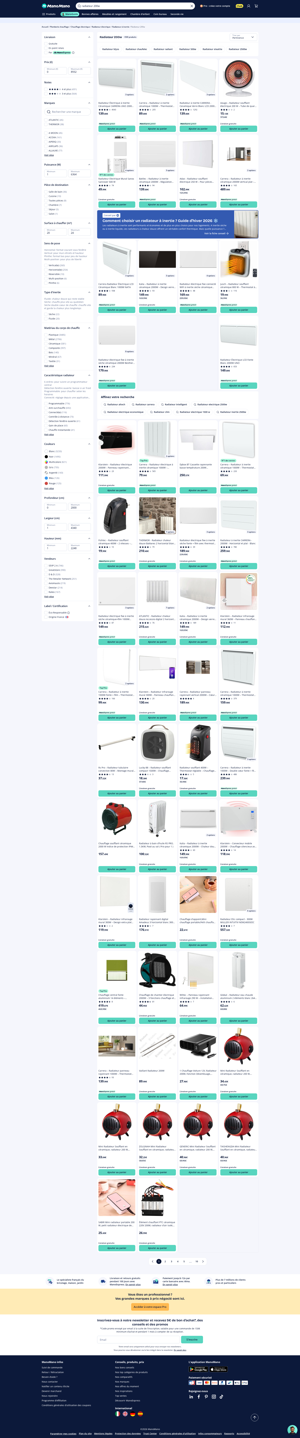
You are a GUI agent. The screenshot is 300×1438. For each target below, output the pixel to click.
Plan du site (85, 1433)
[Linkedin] (191, 1396)
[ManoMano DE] (132, 1413)
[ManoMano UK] (125, 1413)
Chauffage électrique (80, 26)
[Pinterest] (206, 1396)
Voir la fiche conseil (214, 233)
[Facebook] (198, 1396)
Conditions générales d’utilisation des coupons (66, 1405)
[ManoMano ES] (140, 1413)
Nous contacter (50, 1381)
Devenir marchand (51, 1391)
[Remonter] (254, 1417)
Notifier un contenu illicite (55, 1386)
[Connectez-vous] (248, 6)
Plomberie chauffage (59, 26)
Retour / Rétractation (53, 1372)
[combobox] (243, 37)
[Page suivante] (203, 1261)
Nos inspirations (123, 1391)
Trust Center (150, 1433)
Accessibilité (243, 1433)
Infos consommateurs (210, 1433)
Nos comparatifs (123, 1376)
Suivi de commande (52, 1367)
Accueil (45, 26)
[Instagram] (213, 1396)
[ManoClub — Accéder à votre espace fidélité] (239, 6)
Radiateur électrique (101, 26)
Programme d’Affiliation (54, 1400)
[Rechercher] (79, 6)
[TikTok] (221, 1396)
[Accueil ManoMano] (56, 6)
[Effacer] (192, 6)
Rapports (229, 1433)
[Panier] (256, 6)
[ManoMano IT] (117, 1413)
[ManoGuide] (292, 1430)
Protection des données (128, 1433)
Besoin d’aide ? (49, 1376)
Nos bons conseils (124, 1367)
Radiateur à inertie (120, 26)
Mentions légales (103, 1433)
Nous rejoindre (50, 1395)
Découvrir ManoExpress (127, 1400)
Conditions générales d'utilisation (177, 1433)
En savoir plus (180, 1350)
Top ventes (121, 1395)
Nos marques (122, 1381)
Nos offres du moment (127, 1386)
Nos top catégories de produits (131, 1372)
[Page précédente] (152, 1261)
